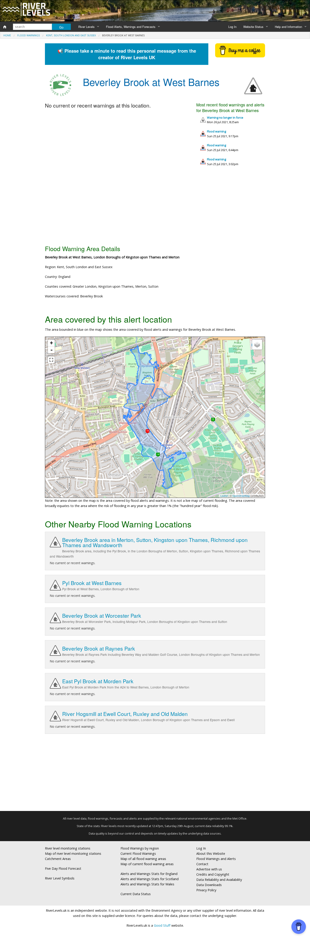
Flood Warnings (28, 35)
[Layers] (257, 345)
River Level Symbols (59, 878)
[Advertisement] (155, 207)
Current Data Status (136, 894)
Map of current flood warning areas (147, 864)
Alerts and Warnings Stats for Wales (147, 884)
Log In (232, 26)
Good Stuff (162, 925)
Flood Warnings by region (140, 848)
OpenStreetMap (241, 495)
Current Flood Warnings (138, 853)
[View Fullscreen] (51, 359)
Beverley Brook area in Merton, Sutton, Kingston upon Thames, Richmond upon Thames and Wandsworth (155, 542)
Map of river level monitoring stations (73, 853)
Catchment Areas (58, 859)
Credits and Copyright (212, 874)
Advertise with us (209, 869)
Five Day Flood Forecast (63, 868)
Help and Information (288, 26)
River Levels (86, 26)
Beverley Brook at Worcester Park (101, 615)
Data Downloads (209, 885)
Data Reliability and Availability (219, 879)
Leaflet (224, 495)
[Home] (5, 27)
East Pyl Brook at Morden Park (97, 681)
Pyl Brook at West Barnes (92, 583)
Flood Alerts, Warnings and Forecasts (130, 26)
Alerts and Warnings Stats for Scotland (150, 879)
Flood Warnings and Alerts (216, 859)
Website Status (253, 26)
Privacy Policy (206, 890)
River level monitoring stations (67, 848)
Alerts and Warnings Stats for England (149, 874)
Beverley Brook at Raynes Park (98, 648)
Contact (202, 864)
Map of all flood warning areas (143, 859)
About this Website (210, 853)
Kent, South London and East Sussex (71, 35)
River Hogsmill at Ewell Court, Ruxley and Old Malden (125, 714)
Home (7, 35)
